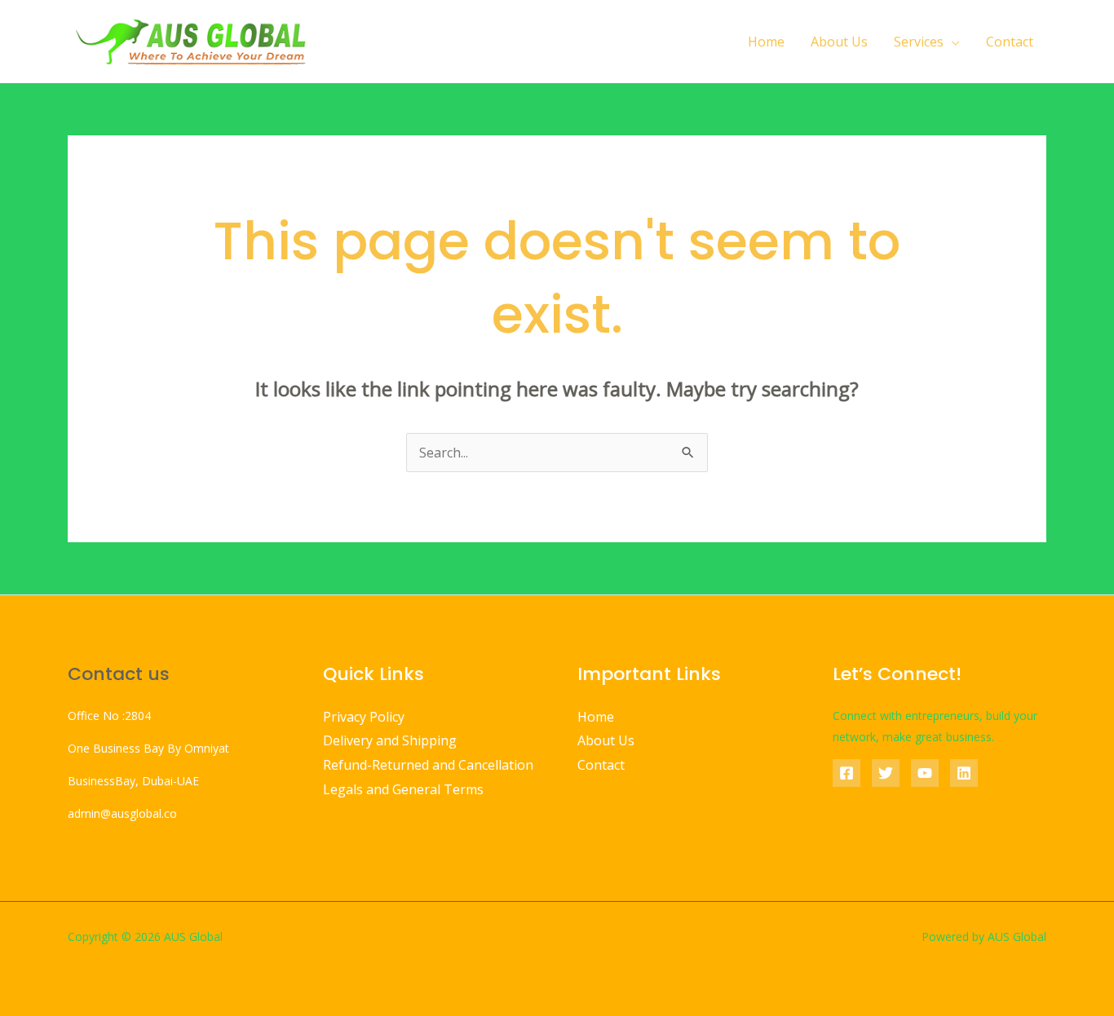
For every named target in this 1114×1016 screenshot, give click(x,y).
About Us (839, 42)
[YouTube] (925, 773)
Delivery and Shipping (390, 740)
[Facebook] (846, 773)
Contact (1009, 42)
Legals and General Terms (403, 789)
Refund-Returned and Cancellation (428, 765)
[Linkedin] (964, 773)
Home (766, 42)
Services (919, 42)
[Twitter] (886, 773)
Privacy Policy (363, 717)
